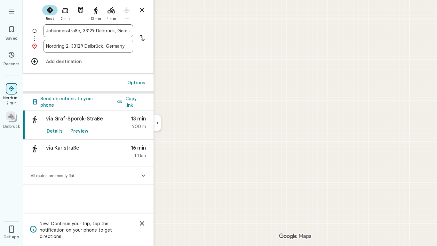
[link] (88, 125)
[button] (88, 153)
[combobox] (88, 30)
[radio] (50, 12)
